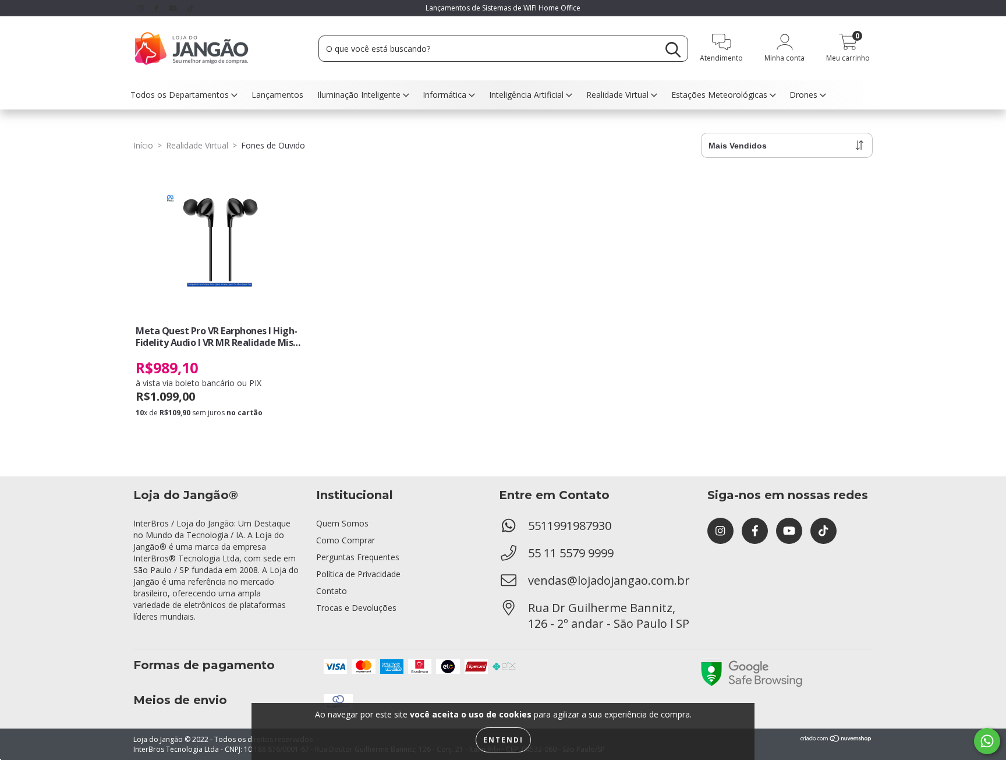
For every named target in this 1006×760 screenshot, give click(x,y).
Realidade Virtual (618, 94)
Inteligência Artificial (527, 94)
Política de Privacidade (358, 573)
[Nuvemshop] (836, 740)
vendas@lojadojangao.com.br (609, 580)
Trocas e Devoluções (356, 607)
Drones (804, 94)
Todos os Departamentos (180, 94)
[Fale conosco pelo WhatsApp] (987, 741)
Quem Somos (342, 523)
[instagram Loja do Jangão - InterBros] (141, 7)
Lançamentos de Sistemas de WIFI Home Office (503, 8)
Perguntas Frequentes (357, 557)
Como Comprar (345, 540)
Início (143, 145)
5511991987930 (569, 525)
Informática (446, 94)
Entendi (503, 740)
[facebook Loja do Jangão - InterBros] (157, 7)
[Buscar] (673, 49)
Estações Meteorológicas (720, 94)
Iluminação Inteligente (360, 94)
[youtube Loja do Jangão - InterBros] (174, 7)
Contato (331, 590)
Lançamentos (277, 94)
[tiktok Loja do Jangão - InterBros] (190, 7)
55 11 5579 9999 (571, 553)
